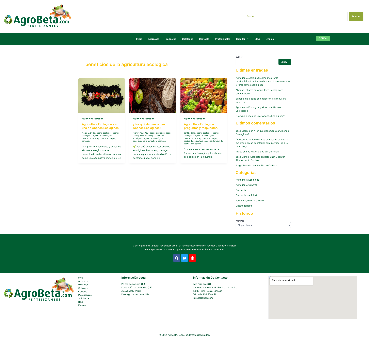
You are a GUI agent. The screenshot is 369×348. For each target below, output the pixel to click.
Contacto (204, 38)
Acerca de (153, 38)
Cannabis (241, 190)
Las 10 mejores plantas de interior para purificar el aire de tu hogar (262, 143)
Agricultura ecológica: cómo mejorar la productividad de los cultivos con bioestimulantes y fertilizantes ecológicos (263, 81)
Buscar (239, 57)
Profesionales (222, 38)
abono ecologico (104, 133)
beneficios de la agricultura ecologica (98, 138)
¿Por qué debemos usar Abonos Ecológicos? (260, 116)
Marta (239, 151)
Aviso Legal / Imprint (131, 290)
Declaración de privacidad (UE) (136, 287)
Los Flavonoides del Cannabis (262, 151)
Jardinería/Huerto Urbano (250, 200)
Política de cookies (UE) (133, 284)
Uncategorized (244, 205)
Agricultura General (246, 184)
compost (86, 141)
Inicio (139, 38)
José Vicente (243, 130)
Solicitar (240, 38)
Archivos (240, 221)
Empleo (270, 38)
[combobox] (296, 16)
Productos (170, 38)
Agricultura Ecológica (92, 118)
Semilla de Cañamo (266, 165)
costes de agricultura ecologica (198, 141)
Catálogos (187, 38)
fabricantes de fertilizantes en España (256, 139)
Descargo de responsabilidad (135, 294)
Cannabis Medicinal (246, 195)
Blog (257, 38)
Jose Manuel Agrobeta (248, 156)
